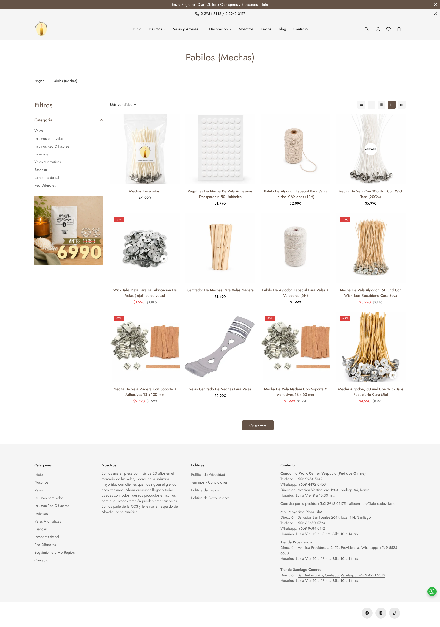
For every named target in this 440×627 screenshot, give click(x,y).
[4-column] (392, 105)
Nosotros (246, 29)
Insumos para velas (48, 497)
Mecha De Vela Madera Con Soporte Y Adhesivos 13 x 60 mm (295, 391)
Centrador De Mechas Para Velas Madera (220, 290)
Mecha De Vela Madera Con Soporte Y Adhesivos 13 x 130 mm (144, 391)
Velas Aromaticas (47, 521)
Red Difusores (45, 544)
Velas (38, 490)
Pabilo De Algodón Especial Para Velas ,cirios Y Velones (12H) (295, 194)
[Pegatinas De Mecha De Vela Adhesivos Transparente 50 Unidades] (220, 149)
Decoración (218, 29)
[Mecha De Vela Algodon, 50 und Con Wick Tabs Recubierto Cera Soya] (371, 248)
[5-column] (402, 105)
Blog (282, 29)
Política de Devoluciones (210, 497)
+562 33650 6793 (310, 522)
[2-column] (371, 105)
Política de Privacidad (208, 474)
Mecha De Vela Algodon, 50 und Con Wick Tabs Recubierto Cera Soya (371, 292)
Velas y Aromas (185, 29)
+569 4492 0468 (312, 484)
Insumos (155, 29)
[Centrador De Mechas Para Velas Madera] (220, 248)
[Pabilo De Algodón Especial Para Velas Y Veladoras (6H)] (295, 248)
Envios (266, 29)
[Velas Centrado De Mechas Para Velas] (220, 347)
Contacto (300, 29)
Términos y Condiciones (209, 482)
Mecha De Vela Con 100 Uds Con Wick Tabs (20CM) (370, 194)
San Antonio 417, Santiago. (319, 575)
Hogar (39, 80)
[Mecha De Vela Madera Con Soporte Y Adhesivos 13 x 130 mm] (145, 347)
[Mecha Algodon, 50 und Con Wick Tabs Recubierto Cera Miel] (371, 347)
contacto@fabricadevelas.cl (375, 503)
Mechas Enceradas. (145, 191)
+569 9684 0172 (311, 528)
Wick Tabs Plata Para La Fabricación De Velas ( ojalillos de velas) (145, 292)
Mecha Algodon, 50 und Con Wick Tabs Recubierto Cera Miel (370, 391)
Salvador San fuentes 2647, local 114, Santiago (334, 517)
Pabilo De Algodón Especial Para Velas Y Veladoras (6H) (295, 292)
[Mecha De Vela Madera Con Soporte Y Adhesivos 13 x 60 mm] (295, 347)
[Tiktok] (394, 613)
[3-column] (381, 105)
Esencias (40, 529)
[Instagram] (380, 613)
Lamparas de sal (46, 536)
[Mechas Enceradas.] (145, 149)
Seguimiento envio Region (54, 552)
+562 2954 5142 (309, 478)
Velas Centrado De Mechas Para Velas (220, 389)
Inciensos (41, 513)
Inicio (137, 29)
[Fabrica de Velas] (41, 29)
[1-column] (361, 105)
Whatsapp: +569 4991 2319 (363, 575)
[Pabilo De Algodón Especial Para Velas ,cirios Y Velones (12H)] (295, 149)
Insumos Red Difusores (51, 505)
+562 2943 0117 (330, 503)
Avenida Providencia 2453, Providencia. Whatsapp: (338, 547)
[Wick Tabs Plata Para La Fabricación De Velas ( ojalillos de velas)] (145, 248)
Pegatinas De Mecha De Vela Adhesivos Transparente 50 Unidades (220, 194)
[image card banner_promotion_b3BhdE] (68, 230)
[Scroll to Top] (431, 602)
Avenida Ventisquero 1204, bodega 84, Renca (334, 489)
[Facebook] (367, 613)
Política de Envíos (205, 490)
